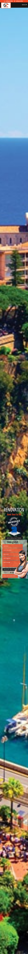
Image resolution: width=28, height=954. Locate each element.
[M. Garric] (6, 5)
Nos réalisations (14, 538)
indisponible (9, 1)
